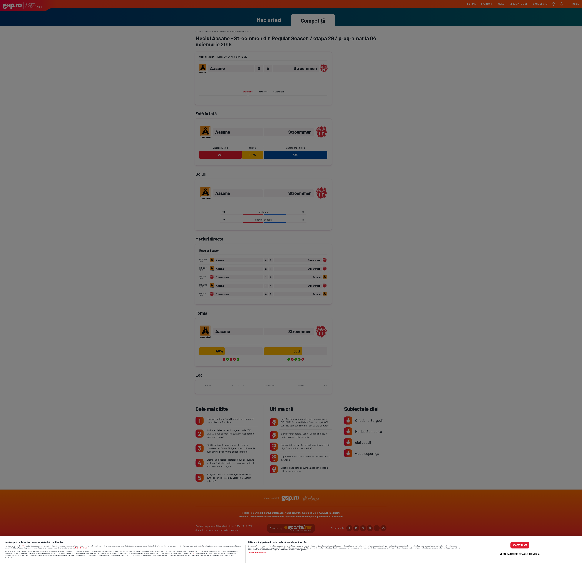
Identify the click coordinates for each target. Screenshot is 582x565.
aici (194, 553)
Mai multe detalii (81, 548)
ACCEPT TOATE (520, 545)
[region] (291, 550)
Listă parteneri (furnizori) (257, 552)
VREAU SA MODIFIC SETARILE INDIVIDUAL (520, 554)
